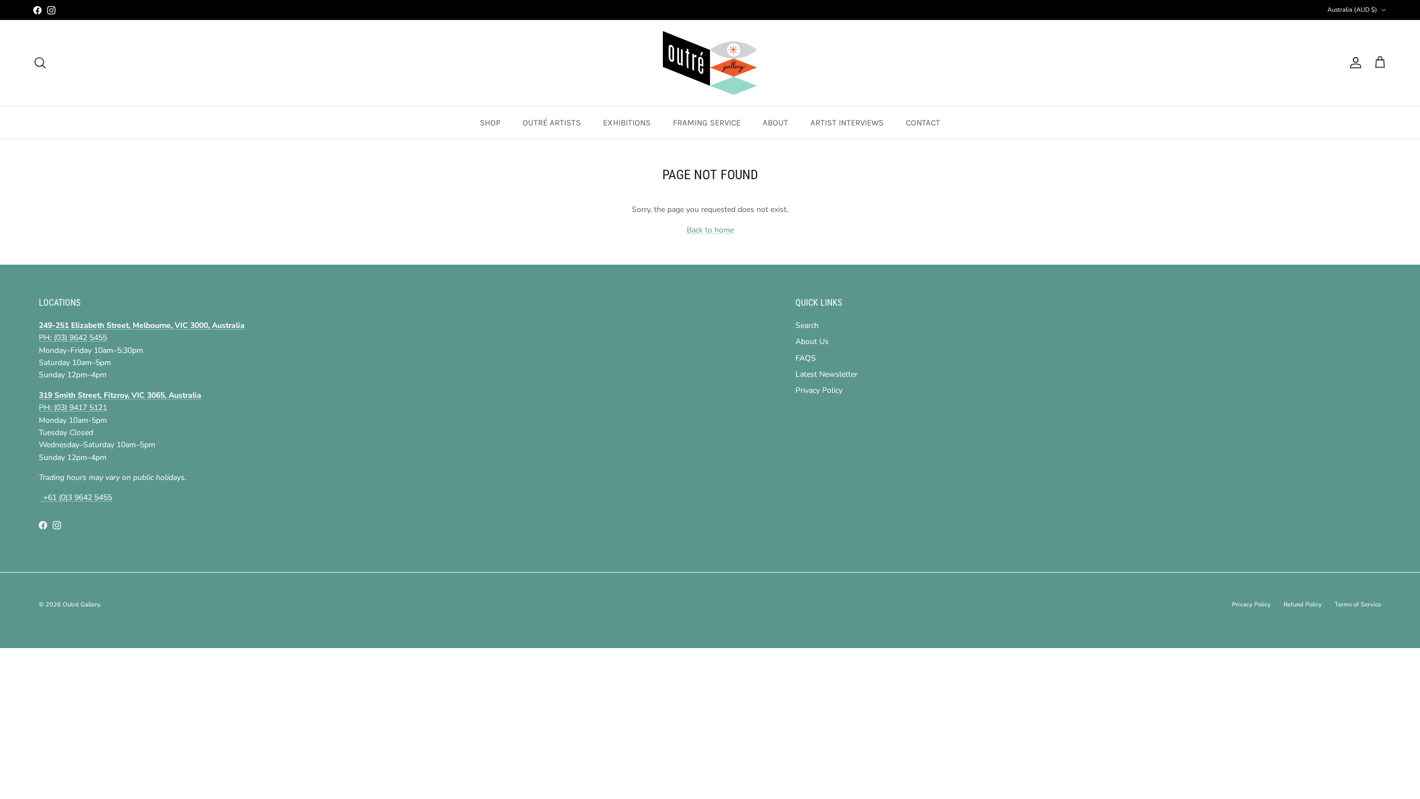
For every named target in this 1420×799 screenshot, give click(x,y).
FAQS (805, 358)
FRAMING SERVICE (707, 123)
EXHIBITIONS (627, 123)
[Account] (1353, 62)
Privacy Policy (819, 390)
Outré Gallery (81, 604)
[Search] (40, 62)
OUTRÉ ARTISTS (552, 123)
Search (807, 325)
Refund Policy (1303, 604)
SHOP (490, 123)
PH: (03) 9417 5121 (73, 407)
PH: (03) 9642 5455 (73, 337)
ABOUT (775, 123)
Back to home (710, 230)
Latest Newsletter (826, 374)
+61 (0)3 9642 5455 (75, 497)
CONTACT (923, 123)
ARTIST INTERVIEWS (847, 123)
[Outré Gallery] (710, 63)
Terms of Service (1358, 604)
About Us (812, 341)
